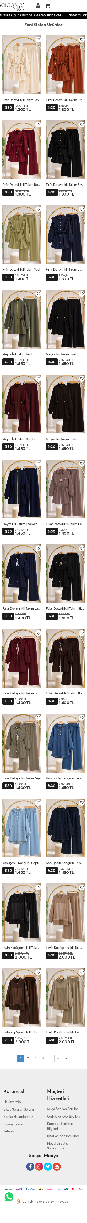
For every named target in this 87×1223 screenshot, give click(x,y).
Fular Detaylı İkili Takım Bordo (21, 693)
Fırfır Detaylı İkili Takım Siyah (65, 185)
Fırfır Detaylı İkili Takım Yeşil (21, 269)
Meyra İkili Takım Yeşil (17, 354)
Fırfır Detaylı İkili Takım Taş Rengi (21, 100)
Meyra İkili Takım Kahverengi (65, 439)
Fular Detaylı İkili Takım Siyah (65, 609)
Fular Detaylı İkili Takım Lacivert (21, 609)
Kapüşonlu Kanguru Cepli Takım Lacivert (65, 863)
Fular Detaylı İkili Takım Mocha (65, 524)
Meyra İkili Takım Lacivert (19, 524)
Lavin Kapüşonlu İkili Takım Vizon (65, 948)
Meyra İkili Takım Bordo (18, 439)
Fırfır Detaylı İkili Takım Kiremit (65, 100)
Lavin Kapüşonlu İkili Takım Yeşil (65, 1032)
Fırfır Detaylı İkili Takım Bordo (21, 185)
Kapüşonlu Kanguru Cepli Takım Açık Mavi (21, 863)
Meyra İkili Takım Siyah (61, 354)
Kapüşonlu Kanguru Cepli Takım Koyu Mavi (65, 778)
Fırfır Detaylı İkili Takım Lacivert (65, 269)
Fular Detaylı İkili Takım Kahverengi (65, 693)
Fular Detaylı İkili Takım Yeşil (21, 778)
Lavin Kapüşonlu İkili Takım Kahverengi (21, 1032)
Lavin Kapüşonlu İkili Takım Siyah (21, 948)
